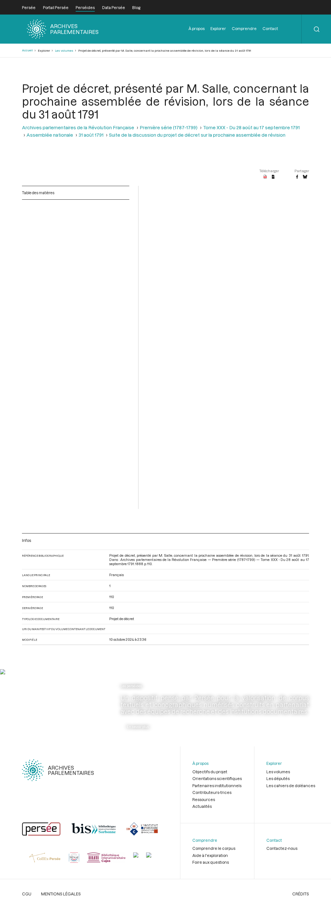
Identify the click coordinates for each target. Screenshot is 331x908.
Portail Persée (56, 7)
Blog (136, 7)
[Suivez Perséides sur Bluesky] (43, 698)
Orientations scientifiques (217, 778)
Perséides (85, 7)
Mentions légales (61, 894)
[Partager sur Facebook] (297, 177)
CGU (26, 894)
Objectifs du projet (209, 771)
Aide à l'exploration (210, 855)
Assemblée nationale (50, 135)
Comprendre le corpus (213, 848)
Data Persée (113, 7)
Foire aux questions (210, 862)
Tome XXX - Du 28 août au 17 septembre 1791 (251, 127)
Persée (29, 7)
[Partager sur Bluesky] (305, 177)
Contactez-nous (281, 848)
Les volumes (64, 50)
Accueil (27, 50)
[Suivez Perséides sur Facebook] (28, 698)
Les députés (278, 778)
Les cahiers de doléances (290, 785)
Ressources (203, 799)
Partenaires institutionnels (216, 785)
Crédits (300, 894)
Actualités (202, 806)
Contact (270, 28)
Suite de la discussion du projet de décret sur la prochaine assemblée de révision (197, 135)
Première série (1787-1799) (169, 127)
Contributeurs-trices (211, 792)
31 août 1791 (91, 135)
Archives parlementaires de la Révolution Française (78, 127)
